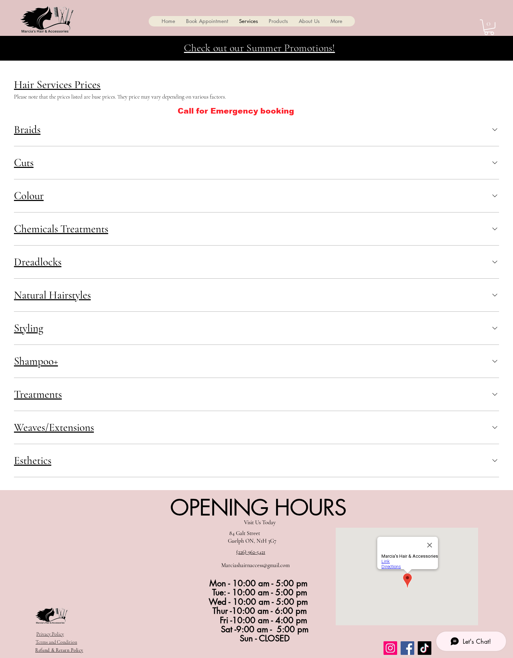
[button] (489, 27)
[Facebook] (407, 648)
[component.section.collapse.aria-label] (495, 129)
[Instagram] (390, 648)
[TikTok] (424, 648)
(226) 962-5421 (250, 552)
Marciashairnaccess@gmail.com (255, 565)
